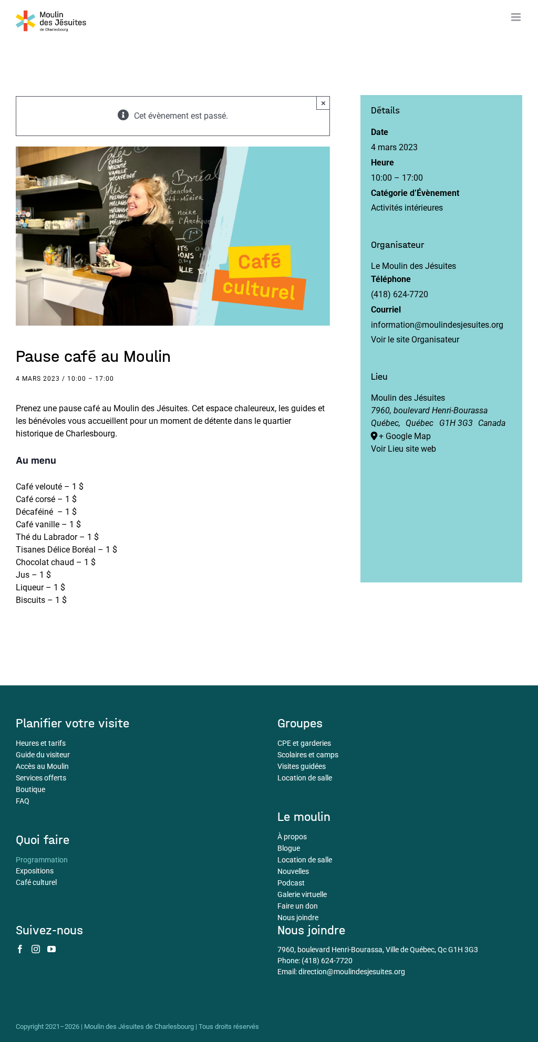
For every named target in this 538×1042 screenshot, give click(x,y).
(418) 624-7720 (327, 960)
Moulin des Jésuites (408, 398)
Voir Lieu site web (403, 449)
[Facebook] (20, 949)
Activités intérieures (407, 208)
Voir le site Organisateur (415, 340)
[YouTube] (51, 949)
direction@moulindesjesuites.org (351, 971)
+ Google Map (405, 436)
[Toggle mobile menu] (516, 17)
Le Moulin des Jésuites (413, 266)
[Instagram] (36, 949)
